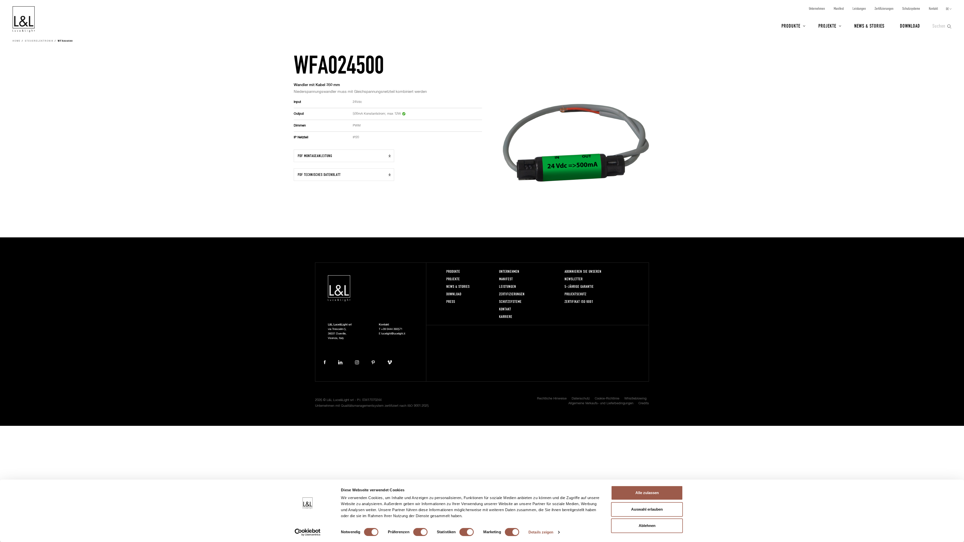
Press (450, 301)
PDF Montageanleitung (315, 156)
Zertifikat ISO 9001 (579, 301)
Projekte (827, 25)
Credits (643, 403)
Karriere (505, 316)
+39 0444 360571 (391, 329)
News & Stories (869, 25)
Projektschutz (575, 294)
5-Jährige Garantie (579, 286)
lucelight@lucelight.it (393, 333)
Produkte (790, 25)
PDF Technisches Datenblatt (319, 174)
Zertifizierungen (884, 8)
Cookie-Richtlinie (607, 398)
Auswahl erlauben (647, 509)
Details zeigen (540, 532)
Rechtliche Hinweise (552, 398)
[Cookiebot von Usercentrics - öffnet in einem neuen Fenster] (308, 532)
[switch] (420, 532)
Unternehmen (817, 8)
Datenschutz (581, 398)
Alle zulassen (647, 493)
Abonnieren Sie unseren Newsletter (583, 275)
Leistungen (859, 8)
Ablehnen (647, 525)
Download (910, 25)
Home (17, 41)
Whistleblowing (635, 398)
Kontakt (933, 8)
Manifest (839, 8)
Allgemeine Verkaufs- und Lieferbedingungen (600, 403)
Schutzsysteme (911, 8)
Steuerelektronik (39, 41)
